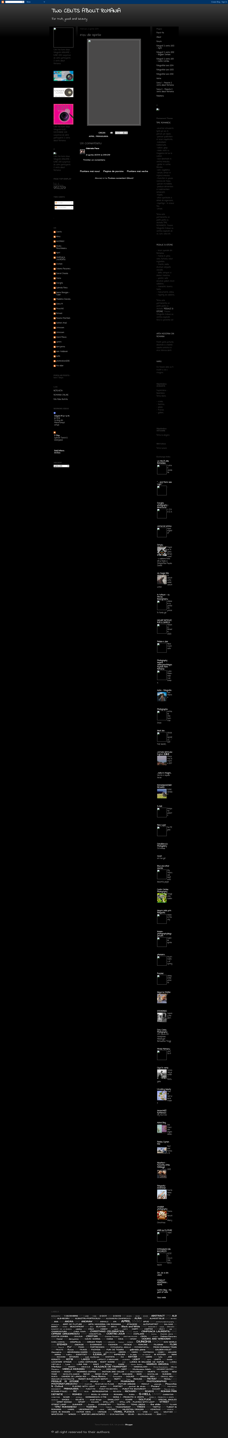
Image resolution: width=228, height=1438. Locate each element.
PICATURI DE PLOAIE (104, 1384)
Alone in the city (169, 917)
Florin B (61, 1347)
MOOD (67, 1372)
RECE (86, 1391)
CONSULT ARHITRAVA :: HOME (162, 1282)
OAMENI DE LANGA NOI (73, 1376)
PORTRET (118, 1386)
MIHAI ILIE (85, 1367)
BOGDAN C (152, 1327)
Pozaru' (155, 1386)
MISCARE (111, 1369)
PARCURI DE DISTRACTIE (62, 1379)
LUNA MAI (82, 1364)
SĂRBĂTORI (55, 1397)
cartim (58, 342)
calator (79, 1329)
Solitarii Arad (61, 323)
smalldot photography (162, 1208)
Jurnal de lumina (164, 526)
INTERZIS (74, 1357)
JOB (170, 1357)
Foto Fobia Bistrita (61, 399)
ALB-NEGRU (63, 1318)
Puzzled (160, 973)
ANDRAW (86, 1321)
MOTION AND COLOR (113, 1372)
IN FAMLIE (146, 1355)
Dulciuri (121, 1342)
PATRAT (152, 1379)
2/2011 (103, 1316)
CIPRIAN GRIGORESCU (65, 1334)
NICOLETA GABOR (71, 1374)
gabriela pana (137, 1349)
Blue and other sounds (163, 867)
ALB (174, 1316)
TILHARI (173, 1404)
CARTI (135, 1329)
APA (115, 1322)
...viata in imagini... (164, 773)
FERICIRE (143, 1344)
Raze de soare (169, 1389)
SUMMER (77, 1404)
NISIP (116, 1374)
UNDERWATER (86, 1409)
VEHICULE (155, 1409)
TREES (141, 1407)
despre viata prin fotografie (164, 911)
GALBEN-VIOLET (163, 1350)
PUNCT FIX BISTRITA (108, 1389)
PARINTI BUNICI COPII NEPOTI (93, 1379)
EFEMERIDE (162, 1011)
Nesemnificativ (169, 646)
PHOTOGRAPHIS (157, 1381)
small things (95, 1399)
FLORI (173, 1344)
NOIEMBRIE (127, 1374)
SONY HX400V (169, 792)
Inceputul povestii (169, 812)
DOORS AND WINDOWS (156, 1339)
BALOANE (168, 1324)
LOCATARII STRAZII (61, 1362)
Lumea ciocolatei (169, 469)
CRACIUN (78, 1336)
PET (109, 1381)
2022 (145, 1316)
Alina (58, 237)
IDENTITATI (81, 1354)
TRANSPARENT (123, 1407)
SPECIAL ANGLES (167, 1399)
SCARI (66, 1397)
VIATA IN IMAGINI (60, 1412)
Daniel (60, 1339)
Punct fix (160, 32)
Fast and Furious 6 (169, 1149)
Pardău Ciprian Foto (163, 1143)
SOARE (129, 1399)
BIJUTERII (101, 1327)
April (58, 253)
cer (170, 1329)
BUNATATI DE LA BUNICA (61, 1329)
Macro (108, 1364)
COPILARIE (138, 1334)
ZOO (159, 1414)
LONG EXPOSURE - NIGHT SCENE (96, 1362)
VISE (145, 1412)
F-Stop (57, 435)
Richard (59, 313)
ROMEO (77, 1394)
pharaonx (161, 954)
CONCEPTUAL (95, 1334)
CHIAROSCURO (59, 1331)
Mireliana (96, 1369)
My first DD (162, 1115)
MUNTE (151, 1372)
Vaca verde (161, 1297)
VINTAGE (102, 1412)
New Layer (161, 825)
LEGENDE (126, 1359)
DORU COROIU (58, 1342)
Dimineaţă (161, 848)
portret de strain (137, 1386)
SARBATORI (168, 1394)
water (156, 1412)
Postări (60, 203)
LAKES (85, 1359)
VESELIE (170, 1409)
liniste (169, 1359)
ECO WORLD (170, 1342)
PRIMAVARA (102, 136)
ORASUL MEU (147, 1376)
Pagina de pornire (113, 171)
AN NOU (174, 1318)
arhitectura (55, 1324)
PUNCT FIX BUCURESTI (134, 1389)
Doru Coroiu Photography (162, 1031)
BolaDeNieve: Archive (59, 451)
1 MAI (94, 1316)
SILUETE (79, 1399)
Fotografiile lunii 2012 (165, 74)
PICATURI (88, 1384)
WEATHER (168, 1412)
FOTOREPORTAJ (141, 1347)
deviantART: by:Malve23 (162, 1111)
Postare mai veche (137, 171)
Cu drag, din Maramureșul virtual (59, 422)
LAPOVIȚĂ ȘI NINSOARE (107, 1359)
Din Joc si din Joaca (162, 1274)
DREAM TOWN (94, 1342)
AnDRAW (60, 241)
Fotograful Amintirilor (161, 1187)
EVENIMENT (96, 1344)
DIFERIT (133, 1339)
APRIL (92, 136)
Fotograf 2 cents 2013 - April (165, 47)
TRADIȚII (109, 1407)
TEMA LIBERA (138, 1404)
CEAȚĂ (162, 1329)
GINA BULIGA (110, 1352)
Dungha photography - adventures (163, 505)
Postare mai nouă (90, 171)
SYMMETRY (104, 1404)
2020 (129, 1316)
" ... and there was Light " (164, 483)
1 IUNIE (86, 1316)
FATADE (128, 1344)
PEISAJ (167, 1379)
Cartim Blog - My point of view (164, 1291)
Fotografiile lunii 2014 (165, 65)
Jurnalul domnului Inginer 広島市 (164, 753)
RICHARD (130, 1391)
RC (75, 1391)
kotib (58, 356)
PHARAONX (128, 1381)
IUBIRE (149, 1357)
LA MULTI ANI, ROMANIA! (163, 462)
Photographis (162, 709)
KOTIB (69, 1359)
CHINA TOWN (79, 1332)
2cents (59, 232)
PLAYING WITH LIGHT (83, 1386)
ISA (122, 1357)
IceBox (69, 1355)
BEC (91, 1327)
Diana (58, 278)
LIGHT (136, 1359)
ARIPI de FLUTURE (164, 1230)
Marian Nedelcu (136, 1364)
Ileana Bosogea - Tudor (63, 294)
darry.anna (60, 347)
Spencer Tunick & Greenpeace (61, 438)
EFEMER (62, 1344)
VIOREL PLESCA (124, 1412)
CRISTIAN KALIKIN (130, 1336)
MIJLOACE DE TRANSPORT (110, 1366)
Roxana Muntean (63, 318)
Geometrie (56, 1352)
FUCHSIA (95, 1350)
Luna (67, 1364)
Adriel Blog (161, 1122)
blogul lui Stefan (164, 992)
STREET (164, 1402)
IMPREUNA (119, 1354)
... (167, 486)
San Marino (169, 695)
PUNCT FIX (90, 1389)
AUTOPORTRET (150, 1324)
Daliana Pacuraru (63, 269)
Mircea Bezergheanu (160, 1367)
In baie (133, 1354)
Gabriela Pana (92, 148)
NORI (139, 1374)
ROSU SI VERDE (99, 1394)
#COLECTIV (55, 1316)
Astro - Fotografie (164, 690)
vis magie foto (163, 573)
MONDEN (55, 1372)
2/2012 (117, 1316)
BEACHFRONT (77, 1327)
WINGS (72, 1414)
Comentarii (61, 207)
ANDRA (69, 1321)
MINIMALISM (140, 1367)
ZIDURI (131, 1414)
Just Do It (169, 1052)
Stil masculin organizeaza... (169, 1129)
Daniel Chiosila (62, 274)
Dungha (59, 283)
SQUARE (95, 1402)
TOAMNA (91, 1407)
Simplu (160, 545)
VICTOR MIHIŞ (83, 1412)
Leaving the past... (169, 1015)
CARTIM (148, 1329)
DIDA (120, 1339)
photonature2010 (63, 361)
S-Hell (159, 806)
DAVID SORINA (92, 1339)
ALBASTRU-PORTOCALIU (87, 1318)
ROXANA (118, 1394)
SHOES (65, 1399)
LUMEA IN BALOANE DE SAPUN (147, 1362)
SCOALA (79, 1397)
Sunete (91, 1404)
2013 (169, 1169)
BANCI (54, 1327)
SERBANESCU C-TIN (95, 1397)
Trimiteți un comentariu (94, 160)
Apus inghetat (169, 530)
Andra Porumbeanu (61, 247)
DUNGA (130, 1342)
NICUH (86, 1374)
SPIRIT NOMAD (64, 1402)
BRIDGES (170, 1327)
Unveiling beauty (164, 1089)
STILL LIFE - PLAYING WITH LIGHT (137, 1402)
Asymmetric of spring (169, 960)
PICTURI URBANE (127, 1384)
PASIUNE (137, 1379)
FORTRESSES (97, 1347)
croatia (169, 1233)
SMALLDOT (113, 1399)
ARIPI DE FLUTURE (72, 1324)
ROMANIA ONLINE (61, 395)
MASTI (71, 1367)
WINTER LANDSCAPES (93, 1414)
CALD (91, 1329)
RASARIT (156, 1389)
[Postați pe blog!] (119, 133)
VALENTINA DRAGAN (133, 1409)
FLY (69, 1347)
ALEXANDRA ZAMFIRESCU (118, 1318)
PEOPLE (94, 1381)
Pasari (128, 1379)
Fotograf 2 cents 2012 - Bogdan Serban (165, 53)
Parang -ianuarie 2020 (169, 629)
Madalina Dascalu (63, 299)
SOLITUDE (145, 1399)
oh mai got (161, 858)
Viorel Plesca (61, 337)
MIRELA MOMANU (74, 1369)
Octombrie (117, 1376)
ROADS (149, 1391)
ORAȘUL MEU (167, 1376)
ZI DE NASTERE (117, 1414)
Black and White (131, 1326)
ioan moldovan (62, 352)
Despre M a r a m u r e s (61, 417)
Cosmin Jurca (166, 1334)
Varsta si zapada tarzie (163, 776)
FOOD (81, 1347)
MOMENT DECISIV (165, 1369)
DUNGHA (144, 1341)
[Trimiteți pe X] (121, 133)
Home (158, 78)
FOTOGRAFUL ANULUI (120, 1347)
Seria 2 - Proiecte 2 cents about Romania (165, 90)
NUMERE (167, 1374)
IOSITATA (110, 1357)
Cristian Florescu (112, 1336)
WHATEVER (57, 1414)
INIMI (174, 1354)
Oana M (59, 304)
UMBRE (71, 1409)
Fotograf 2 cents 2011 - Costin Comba (165, 60)
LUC (123, 1362)
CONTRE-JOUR (115, 1334)
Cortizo (153, 1334)
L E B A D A (169, 510)
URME (101, 1409)
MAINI (121, 1364)
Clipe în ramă (162, 1068)
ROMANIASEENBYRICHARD (164, 786)
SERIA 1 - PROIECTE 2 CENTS (128, 1397)
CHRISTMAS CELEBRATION (107, 1331)
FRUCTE (59, 1350)
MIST (124, 1369)
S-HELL (145, 1394)
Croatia (155, 1336)
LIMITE (157, 1359)
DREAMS (111, 1342)
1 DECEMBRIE (71, 1316)
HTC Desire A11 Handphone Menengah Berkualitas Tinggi (164, 1038)
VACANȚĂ (112, 1409)
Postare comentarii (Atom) (120, 178)
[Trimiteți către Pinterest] (126, 133)
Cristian (59, 264)
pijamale (157, 1384)
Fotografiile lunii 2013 (165, 69)
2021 (137, 1316)
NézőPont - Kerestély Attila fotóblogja (163, 1165)
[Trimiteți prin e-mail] (116, 133)
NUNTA (54, 1376)
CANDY (104, 1329)
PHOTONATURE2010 (64, 1384)
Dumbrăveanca (169, 1192)
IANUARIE (172, 1352)
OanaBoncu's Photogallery (162, 845)
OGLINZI (130, 1376)
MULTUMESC (136, 1372)
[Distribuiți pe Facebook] (124, 133)
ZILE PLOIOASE (145, 1414)
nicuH (159, 856)
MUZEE (165, 1372)
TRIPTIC (157, 1407)
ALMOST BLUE (157, 1318)
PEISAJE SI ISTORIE (164, 245)
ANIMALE (104, 1322)
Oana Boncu (98, 1376)
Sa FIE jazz (169, 828)
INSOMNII (61, 1357)
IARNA (57, 1354)
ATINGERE (132, 1324)
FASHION (113, 1344)
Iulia (160, 1357)
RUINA (132, 1394)
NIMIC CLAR (101, 1374)
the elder (59, 366)
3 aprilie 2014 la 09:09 (98, 155)
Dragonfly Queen (169, 896)
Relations (160, 96)
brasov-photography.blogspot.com (164, 933)
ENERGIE (79, 1344)
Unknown (60, 328)
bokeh (162, 1327)
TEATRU (121, 1404)
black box (161, 730)
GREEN (122, 1352)
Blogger (129, 1424)
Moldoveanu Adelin (142, 1369)
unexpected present (169, 979)
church (135, 1332)
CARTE (125, 1329)
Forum (159, 41)
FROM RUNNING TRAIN (165, 1347)
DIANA (110, 1339)
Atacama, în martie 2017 (169, 760)
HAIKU (159, 361)
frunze (71, 1350)
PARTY (117, 1379)
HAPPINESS (148, 1352)
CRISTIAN (92, 1336)
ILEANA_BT (99, 1354)
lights (149, 1359)
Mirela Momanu (163, 1049)
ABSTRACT (158, 1316)
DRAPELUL (75, 1342)
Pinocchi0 (60, 309)
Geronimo (97, 1352)
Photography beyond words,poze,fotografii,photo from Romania (164, 664)
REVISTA (117, 1391)
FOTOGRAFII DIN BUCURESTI (163, 1250)
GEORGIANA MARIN (77, 1352)
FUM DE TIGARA (115, 1350)
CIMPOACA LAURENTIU (61, 259)
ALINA (138, 1318)
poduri (103, 1386)
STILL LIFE (108, 1402)
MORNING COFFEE (86, 1372)
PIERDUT (145, 1384)
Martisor (56, 1366)
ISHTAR (132, 1357)
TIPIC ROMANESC (163, 122)
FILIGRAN (158, 1344)
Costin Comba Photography (162, 890)
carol (116, 1329)
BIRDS (114, 1327)
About (158, 37)
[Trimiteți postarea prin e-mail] (111, 133)
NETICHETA (58, 390)
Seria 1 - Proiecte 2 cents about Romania (165, 84)
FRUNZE (83, 1350)
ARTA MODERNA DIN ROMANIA (104, 1324)
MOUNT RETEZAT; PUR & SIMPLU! (164, 621)
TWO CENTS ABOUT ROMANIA (86, 11)
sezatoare (54, 1400)
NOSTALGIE (152, 1374)
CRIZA (143, 1336)
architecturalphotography (165, 1322)
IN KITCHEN (160, 1354)
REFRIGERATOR (100, 1391)
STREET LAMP (58, 1404)
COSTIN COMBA (59, 1336)
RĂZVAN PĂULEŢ (59, 1391)
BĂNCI (65, 1327)
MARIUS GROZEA (158, 1364)
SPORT (81, 1402)
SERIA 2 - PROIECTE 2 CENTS (161, 1397)
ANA (56, 1321)
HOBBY (161, 1352)
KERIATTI (55, 1359)
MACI (96, 1364)
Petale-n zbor (162, 641)
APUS (146, 1321)
